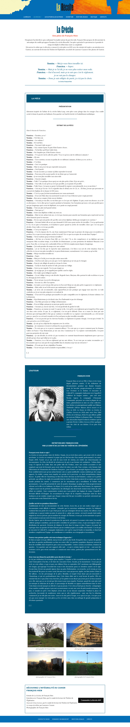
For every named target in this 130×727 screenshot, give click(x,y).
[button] (41, 16)
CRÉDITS (89, 719)
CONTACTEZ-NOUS (44, 719)
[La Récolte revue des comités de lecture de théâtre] (65, 7)
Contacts (103, 16)
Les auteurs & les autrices (54, 16)
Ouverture (69, 16)
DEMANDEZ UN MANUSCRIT (60, 719)
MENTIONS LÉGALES (78, 719)
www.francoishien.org (74, 429)
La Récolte (27, 16)
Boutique (94, 16)
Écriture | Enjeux (82, 16)
